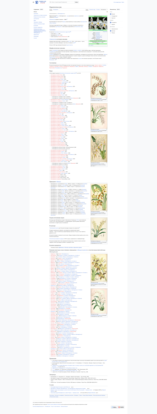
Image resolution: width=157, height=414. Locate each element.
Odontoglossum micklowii (56, 132)
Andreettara (53, 256)
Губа (50, 58)
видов (64, 21)
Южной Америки (52, 23)
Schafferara (53, 334)
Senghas (60, 36)
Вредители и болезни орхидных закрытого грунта (70, 247)
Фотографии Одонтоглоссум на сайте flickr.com (60, 387)
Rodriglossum (53, 325)
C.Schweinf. (63, 106)
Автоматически (115, 28)
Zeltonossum (53, 355)
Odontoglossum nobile (55, 139)
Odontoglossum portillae (55, 144)
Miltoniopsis (67, 301)
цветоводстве (58, 26)
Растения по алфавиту (59, 395)
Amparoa (96, 65)
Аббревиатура (52, 19)
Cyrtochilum (56, 66)
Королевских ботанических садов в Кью (62, 31)
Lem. (57, 33)
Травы (80, 395)
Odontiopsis (53, 317)
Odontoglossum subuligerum (56, 168)
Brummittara (53, 274)
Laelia (63, 258)
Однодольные (98, 36)
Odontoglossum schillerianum (56, 166)
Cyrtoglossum (53, 284)
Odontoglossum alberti (55, 74)
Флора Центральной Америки (99, 395)
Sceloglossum (53, 335)
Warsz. (67, 125)
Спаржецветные (99, 37)
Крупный (113, 17)
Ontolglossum (53, 312)
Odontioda (53, 302)
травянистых (76, 15)
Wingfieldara (53, 350)
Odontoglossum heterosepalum (57, 121)
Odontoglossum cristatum (56, 99)
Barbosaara (53, 265)
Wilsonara (53, 351)
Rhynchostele (52, 67)
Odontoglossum (61, 13)
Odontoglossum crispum (55, 93)
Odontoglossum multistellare (56, 135)
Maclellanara (53, 297)
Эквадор (80, 195)
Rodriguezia (74, 274)
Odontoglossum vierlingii (55, 176)
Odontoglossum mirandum (56, 134)
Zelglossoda (53, 354)
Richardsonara (53, 324)
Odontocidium (53, 305)
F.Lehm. (64, 80)
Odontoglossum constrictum (56, 89)
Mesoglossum (72, 66)
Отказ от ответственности (55, 406)
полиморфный (55, 50)
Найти (76, 2)
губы (74, 42)
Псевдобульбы (52, 51)
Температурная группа (54, 228)
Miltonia (76, 66)
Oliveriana (86, 66)
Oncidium (90, 66)
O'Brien (63, 202)
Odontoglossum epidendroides (57, 109)
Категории (52, 395)
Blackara (52, 271)
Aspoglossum (53, 259)
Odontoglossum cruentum (56, 105)
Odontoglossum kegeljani (56, 124)
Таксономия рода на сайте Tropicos (61, 392)
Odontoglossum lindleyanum (56, 125)
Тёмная (113, 32)
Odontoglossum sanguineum (56, 160)
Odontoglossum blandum (56, 85)
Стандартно (114, 22)
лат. (58, 15)
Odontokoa (53, 314)
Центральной (83, 21)
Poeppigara (53, 321)
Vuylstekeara (53, 348)
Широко (113, 24)
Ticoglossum (64, 67)
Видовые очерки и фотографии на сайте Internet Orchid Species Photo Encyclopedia (67, 389)
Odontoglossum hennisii (55, 119)
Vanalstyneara (53, 347)
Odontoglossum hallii (55, 114)
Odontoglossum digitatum (56, 106)
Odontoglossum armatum (56, 79)
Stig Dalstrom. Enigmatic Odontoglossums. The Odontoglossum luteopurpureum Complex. (68, 388)
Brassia (61, 255)
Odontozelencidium (54, 315)
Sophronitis (69, 341)
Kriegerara (53, 292)
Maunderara (53, 298)
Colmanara (53, 281)
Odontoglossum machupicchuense (57, 131)
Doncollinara (53, 288)
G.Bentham (66, 99)
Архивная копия (89, 389)
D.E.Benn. (65, 86)
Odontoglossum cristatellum (56, 95)
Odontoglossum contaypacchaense (57, 90)
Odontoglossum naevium (55, 137)
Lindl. (62, 87)
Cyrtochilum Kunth (62, 284)
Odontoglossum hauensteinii (56, 116)
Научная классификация (98, 30)
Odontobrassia (53, 304)
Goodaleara (53, 289)
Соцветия (51, 54)
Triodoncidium (53, 344)
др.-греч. (70, 41)
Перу (77, 199)
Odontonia (53, 311)
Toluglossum (53, 345)
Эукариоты (98, 32)
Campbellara (53, 278)
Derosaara (53, 286)
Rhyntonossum (54, 331)
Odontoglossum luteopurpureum (57, 129)
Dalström (61, 77)
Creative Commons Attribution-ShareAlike (54, 404)
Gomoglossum (53, 291)
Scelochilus (61, 335)
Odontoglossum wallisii (55, 177)
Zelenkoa (76, 256)
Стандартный (114, 15)
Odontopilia (53, 308)
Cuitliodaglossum (54, 282)
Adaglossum (53, 253)
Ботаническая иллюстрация (96, 99)
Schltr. (58, 35)
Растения (98, 33)
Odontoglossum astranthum (56, 82)
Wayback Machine (91, 392)
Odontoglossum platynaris (56, 142)
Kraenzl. (62, 189)
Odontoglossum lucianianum (56, 128)
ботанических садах (79, 26)
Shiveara (52, 337)
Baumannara (53, 266)
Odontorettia (53, 309)
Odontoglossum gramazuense (56, 112)
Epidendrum (63, 341)
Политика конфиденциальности (38, 406)
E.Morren (62, 124)
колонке (80, 58)
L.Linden (63, 185)
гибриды (58, 181)
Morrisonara (53, 299)
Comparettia (62, 266)
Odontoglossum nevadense (56, 138)
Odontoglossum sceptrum (56, 161)
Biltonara (52, 269)
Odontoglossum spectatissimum (57, 167)
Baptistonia (61, 279)
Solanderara (53, 338)
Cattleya (58, 341)
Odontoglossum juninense (56, 122)
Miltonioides (81, 66)
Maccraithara (53, 295)
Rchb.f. (62, 79)
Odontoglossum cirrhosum (56, 87)
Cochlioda (104, 65)
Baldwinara (53, 262)
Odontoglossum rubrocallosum (57, 158)
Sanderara (53, 332)
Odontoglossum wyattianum (56, 179)
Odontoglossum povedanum (56, 150)
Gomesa (61, 66)
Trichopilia (68, 308)
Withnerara (53, 353)
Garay (68, 121)
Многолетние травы (54, 396)
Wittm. (66, 189)
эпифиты (75, 50)
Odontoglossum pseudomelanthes (57, 154)
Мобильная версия (64, 406)
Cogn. (61, 170)
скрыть (41, 9)
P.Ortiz (61, 74)
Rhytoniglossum (54, 328)
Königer (63, 116)
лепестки (57, 57)
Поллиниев (51, 59)
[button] (33, 2)
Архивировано (54, 366)
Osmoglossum (95, 66)
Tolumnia (72, 312)
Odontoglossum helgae (55, 118)
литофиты (80, 50)
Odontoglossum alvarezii (55, 76)
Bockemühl (65, 36)
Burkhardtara (53, 275)
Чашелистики (52, 57)
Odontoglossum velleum (55, 174)
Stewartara (53, 342)
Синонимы (52, 30)
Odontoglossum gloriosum (56, 111)
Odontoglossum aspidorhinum (56, 80)
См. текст (91, 45)
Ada (60, 253)
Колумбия (85, 183)
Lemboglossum (66, 66)
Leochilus (61, 275)
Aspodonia (53, 258)
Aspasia (100, 65)
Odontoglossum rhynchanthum (57, 157)
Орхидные (98, 38)
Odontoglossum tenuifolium (56, 171)
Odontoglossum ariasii (55, 77)
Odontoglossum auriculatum (56, 83)
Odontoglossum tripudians (56, 173)
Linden (63, 82)
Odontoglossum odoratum (56, 141)
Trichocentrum (73, 344)
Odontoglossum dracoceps (56, 108)
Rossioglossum (58, 67)
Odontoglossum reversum (56, 155)
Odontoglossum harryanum (56, 115)
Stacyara (52, 341)
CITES (77, 219)
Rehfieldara (53, 327)
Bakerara (52, 261)
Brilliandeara (53, 272)
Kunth (100, 42)
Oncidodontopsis (54, 307)
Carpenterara (53, 279)
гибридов (79, 250)
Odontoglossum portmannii (56, 145)
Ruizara (52, 330)
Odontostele (53, 318)
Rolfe (63, 83)
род (68, 15)
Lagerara (52, 294)
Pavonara (53, 322)
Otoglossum (101, 66)
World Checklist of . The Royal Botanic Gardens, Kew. (65, 370)
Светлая (113, 30)
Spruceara (53, 340)
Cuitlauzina (51, 66)
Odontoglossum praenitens (56, 151)
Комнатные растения (69, 395)
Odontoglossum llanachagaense (57, 127)
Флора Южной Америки (87, 395)
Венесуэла (53, 187)
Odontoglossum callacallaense (57, 86)
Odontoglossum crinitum (55, 92)
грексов (85, 250)
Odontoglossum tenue (55, 170)
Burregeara (53, 276)
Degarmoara (53, 285)
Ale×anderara (53, 255)
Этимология (52, 39)
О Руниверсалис (47, 406)
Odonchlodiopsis (54, 301)
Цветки (105, 54)
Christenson (70, 86)
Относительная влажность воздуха (56, 238)
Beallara (52, 268)
